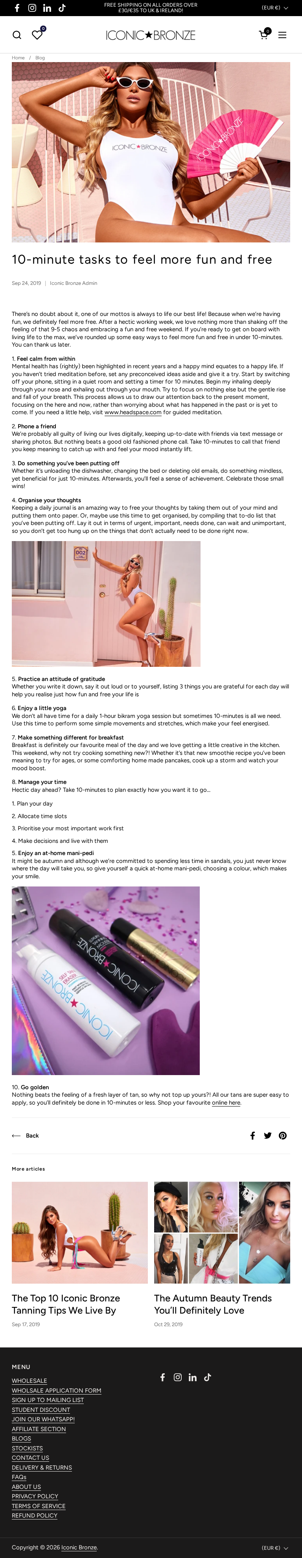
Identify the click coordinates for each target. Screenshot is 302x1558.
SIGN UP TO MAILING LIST (48, 1400)
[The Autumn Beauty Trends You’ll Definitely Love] (222, 1233)
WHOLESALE (29, 1380)
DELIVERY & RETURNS (42, 1467)
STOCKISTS (27, 1448)
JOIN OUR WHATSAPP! (43, 1419)
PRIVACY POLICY (35, 1496)
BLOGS (21, 1438)
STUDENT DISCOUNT (41, 1409)
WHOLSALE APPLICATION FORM (56, 1390)
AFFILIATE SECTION (39, 1429)
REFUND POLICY (34, 1515)
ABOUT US (26, 1486)
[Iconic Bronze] (151, 35)
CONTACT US (30, 1457)
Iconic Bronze (79, 1547)
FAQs (19, 1477)
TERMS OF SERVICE (39, 1506)
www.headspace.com (133, 412)
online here (226, 1102)
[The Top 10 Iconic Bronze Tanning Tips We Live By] (80, 1233)
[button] (17, 35)
